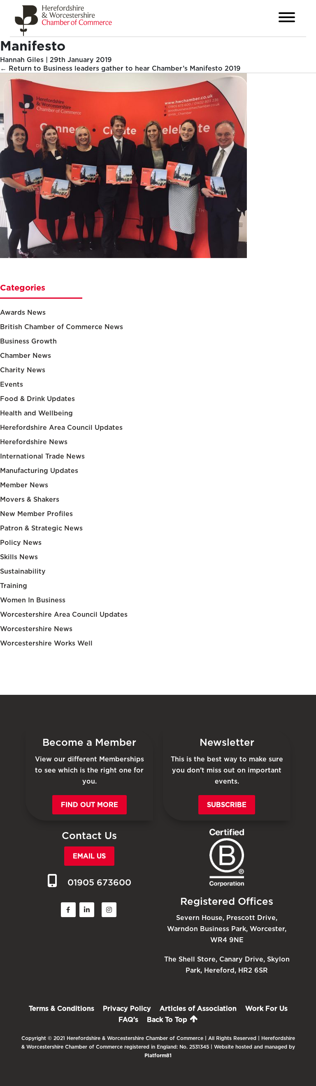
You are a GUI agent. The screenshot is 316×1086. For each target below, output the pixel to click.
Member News (24, 485)
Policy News (21, 542)
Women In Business (32, 600)
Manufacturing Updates (39, 471)
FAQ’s (128, 1020)
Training (13, 586)
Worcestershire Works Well (46, 643)
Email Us (89, 856)
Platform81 (158, 1055)
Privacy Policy (127, 1008)
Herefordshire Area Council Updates (61, 427)
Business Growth (28, 341)
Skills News (19, 557)
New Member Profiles (36, 514)
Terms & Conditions (61, 1008)
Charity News (22, 370)
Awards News (23, 312)
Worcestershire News (36, 629)
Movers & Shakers (29, 499)
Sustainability (23, 571)
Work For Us (266, 1008)
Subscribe (226, 805)
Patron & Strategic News (41, 528)
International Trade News (42, 456)
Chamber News (25, 356)
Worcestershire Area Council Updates (64, 614)
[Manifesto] (123, 256)
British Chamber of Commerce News (61, 327)
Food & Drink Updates (37, 399)
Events (11, 384)
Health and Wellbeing (36, 413)
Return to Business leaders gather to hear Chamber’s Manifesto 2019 (120, 68)
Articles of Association (198, 1008)
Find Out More (89, 805)
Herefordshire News (33, 442)
